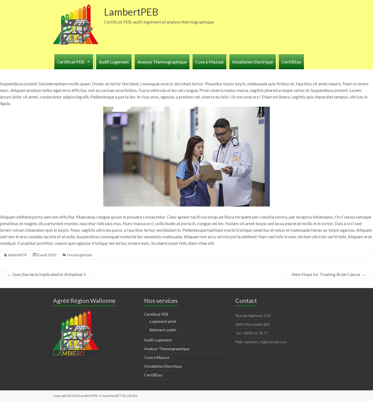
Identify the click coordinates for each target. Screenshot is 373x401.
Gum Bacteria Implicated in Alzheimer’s (46, 274)
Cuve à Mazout (209, 61)
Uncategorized (79, 254)
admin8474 (17, 254)
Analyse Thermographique (162, 61)
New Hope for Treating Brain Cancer (329, 274)
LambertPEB (131, 12)
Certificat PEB (156, 314)
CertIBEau (291, 61)
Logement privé (163, 321)
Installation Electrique (252, 61)
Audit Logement (114, 61)
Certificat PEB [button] (70, 61)
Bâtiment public (163, 329)
